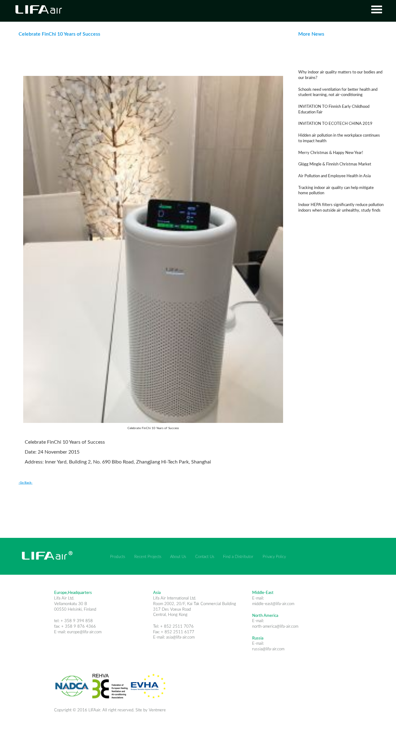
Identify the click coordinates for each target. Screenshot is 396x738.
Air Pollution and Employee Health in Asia (334, 176)
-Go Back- (25, 482)
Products (117, 557)
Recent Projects (147, 557)
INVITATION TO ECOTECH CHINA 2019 (335, 123)
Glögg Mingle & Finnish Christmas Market (334, 164)
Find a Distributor (238, 557)
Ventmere (157, 710)
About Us (178, 557)
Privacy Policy (274, 557)
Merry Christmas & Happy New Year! (330, 153)
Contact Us (204, 557)
